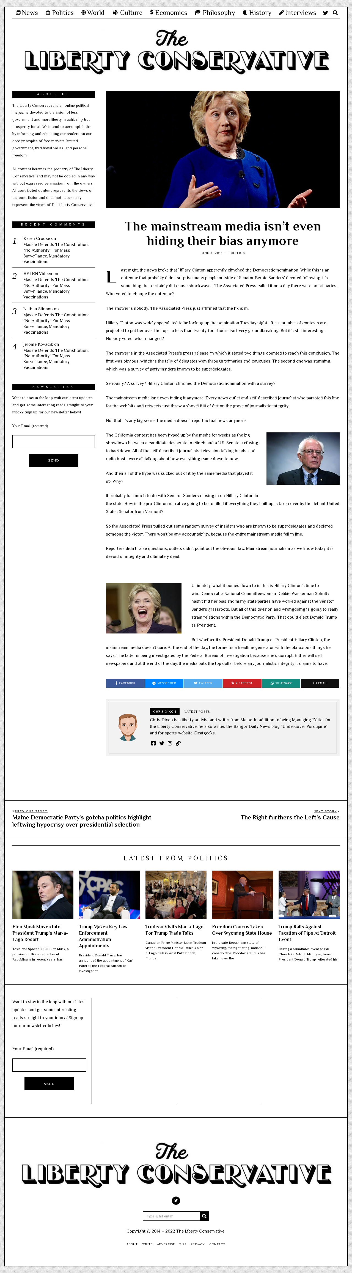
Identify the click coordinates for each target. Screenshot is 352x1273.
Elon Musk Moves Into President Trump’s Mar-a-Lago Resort (40, 933)
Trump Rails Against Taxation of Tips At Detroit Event (307, 933)
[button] (204, 1216)
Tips (182, 1244)
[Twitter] (325, 12)
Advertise (166, 1244)
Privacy (198, 1244)
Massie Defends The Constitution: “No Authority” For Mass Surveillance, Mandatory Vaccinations (56, 253)
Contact (217, 1244)
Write (147, 1244)
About (132, 1244)
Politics (237, 252)
